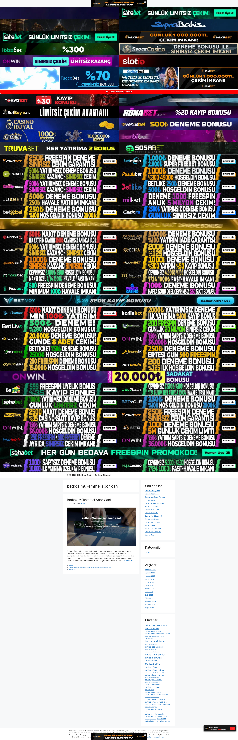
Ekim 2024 (149, 592)
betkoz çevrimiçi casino (150, 711)
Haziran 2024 (150, 604)
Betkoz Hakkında (151, 513)
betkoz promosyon (153, 687)
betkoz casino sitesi (154, 647)
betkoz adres (152, 628)
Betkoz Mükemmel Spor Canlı (89, 500)
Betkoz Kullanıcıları (152, 506)
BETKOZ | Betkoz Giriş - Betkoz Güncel (89, 475)
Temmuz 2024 (150, 601)
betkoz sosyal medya (153, 692)
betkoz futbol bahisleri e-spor (152, 652)
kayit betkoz (161, 719)
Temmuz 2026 (150, 570)
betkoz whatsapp (163, 704)
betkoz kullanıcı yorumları (154, 675)
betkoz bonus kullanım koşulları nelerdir (154, 636)
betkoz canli (149, 638)
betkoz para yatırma (152, 684)
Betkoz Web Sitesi (152, 494)
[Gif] (119, 224)
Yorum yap (72, 569)
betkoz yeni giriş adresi (153, 709)
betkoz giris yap (151, 660)
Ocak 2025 (149, 585)
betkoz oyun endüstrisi (153, 680)
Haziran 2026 (150, 573)
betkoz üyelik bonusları (150, 719)
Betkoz (71, 565)
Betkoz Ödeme (150, 500)
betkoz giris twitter (153, 658)
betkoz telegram (151, 699)
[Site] (59, 160)
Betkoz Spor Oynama (153, 529)
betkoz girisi (73, 567)
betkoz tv (161, 699)
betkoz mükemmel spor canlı (102, 567)
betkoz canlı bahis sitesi (151, 644)
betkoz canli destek (155, 641)
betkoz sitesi (149, 690)
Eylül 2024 (149, 595)
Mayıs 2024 (149, 608)
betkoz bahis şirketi (163, 634)
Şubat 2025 (149, 582)
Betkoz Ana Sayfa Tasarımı (155, 497)
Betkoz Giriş (149, 535)
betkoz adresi (150, 634)
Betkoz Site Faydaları (153, 532)
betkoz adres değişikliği (153, 631)
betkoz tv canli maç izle (156, 702)
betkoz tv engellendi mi (150, 704)
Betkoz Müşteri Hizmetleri (154, 503)
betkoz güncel (151, 667)
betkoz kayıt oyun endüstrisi (158, 672)
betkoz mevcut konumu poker (152, 677)
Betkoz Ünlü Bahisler (152, 522)
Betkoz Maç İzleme (152, 519)
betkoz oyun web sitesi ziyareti (152, 682)
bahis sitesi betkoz (153, 625)
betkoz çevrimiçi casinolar (154, 714)
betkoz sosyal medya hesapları (156, 694)
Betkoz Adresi (150, 525)
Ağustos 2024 (150, 598)
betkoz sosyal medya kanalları (152, 697)
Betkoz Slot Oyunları (152, 491)
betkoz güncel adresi (154, 670)
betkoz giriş (152, 663)
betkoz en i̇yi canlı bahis (150, 649)
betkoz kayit (148, 672)
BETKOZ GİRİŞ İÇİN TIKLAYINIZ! (119, 92)
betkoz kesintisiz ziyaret (85, 567)
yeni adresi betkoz (163, 721)
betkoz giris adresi (155, 654)
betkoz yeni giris (151, 707)
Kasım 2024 (149, 589)
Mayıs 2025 (149, 579)
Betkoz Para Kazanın (152, 510)
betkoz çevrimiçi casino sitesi (156, 716)
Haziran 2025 (150, 576)
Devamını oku (128, 561)
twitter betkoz (150, 721)
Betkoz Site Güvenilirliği (154, 516)
